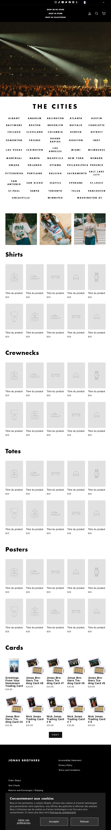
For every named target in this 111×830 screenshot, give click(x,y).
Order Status (14, 780)
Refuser (84, 821)
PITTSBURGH (14, 173)
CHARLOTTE (97, 125)
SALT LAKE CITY (97, 173)
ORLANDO (35, 165)
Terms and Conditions (69, 770)
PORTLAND (35, 173)
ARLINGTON (55, 118)
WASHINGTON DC (89, 198)
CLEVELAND (35, 132)
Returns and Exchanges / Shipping (25, 790)
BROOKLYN (55, 125)
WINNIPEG (55, 198)
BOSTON (35, 125)
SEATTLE (55, 183)
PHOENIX (96, 165)
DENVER (76, 132)
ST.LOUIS (96, 183)
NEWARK (96, 158)
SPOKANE (76, 183)
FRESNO (35, 140)
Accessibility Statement (69, 760)
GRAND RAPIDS (55, 140)
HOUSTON (76, 140)
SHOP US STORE (56, 13)
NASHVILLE (55, 158)
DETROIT (97, 132)
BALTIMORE (14, 125)
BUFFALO (76, 125)
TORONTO (55, 191)
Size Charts (14, 785)
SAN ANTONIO (14, 183)
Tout (55, 735)
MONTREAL (14, 158)
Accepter (54, 821)
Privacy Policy (65, 765)
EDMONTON (14, 140)
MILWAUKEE (96, 150)
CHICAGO (14, 132)
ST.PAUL (14, 191)
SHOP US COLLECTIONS (55, 17)
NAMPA (35, 158)
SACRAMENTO (77, 173)
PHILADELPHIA (78, 165)
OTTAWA (55, 165)
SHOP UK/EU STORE (55, 10)
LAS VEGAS (14, 150)
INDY (96, 140)
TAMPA (35, 191)
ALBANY (14, 118)
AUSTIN (96, 118)
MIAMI (76, 150)
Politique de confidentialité (63, 812)
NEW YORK (76, 158)
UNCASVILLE (21, 198)
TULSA (76, 191)
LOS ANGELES (55, 150)
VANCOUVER (97, 191)
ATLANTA (76, 118)
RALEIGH (55, 173)
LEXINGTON (34, 150)
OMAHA (14, 165)
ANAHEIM (35, 118)
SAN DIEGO (35, 183)
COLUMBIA (55, 132)
